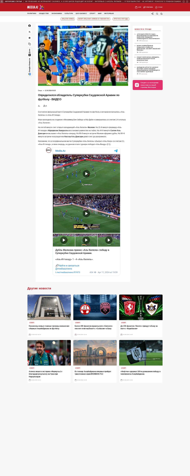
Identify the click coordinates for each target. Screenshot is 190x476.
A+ (45, 105)
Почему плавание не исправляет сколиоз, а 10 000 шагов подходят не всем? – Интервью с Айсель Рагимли (61, 1)
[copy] (29, 44)
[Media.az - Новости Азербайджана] (35, 7)
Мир (100, 13)
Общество (44, 13)
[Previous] (184, 2)
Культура (69, 13)
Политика (31, 13)
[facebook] (29, 25)
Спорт (92, 13)
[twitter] (29, 32)
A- (39, 106)
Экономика (57, 13)
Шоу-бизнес (81, 13)
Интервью (109, 13)
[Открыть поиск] (157, 13)
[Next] (187, 2)
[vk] (29, 38)
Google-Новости (29, 65)
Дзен (29, 51)
